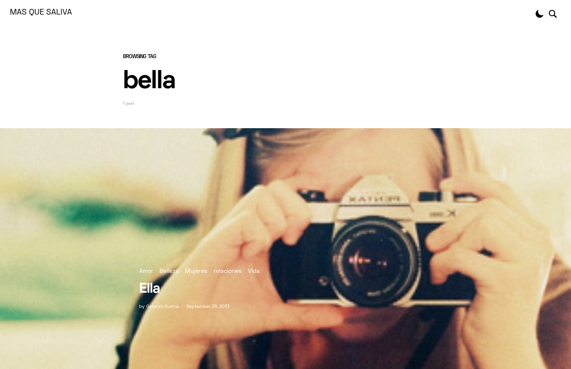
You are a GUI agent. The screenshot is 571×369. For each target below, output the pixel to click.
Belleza (169, 271)
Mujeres (196, 271)
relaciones (227, 271)
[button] (540, 14)
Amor (146, 271)
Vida (254, 271)
